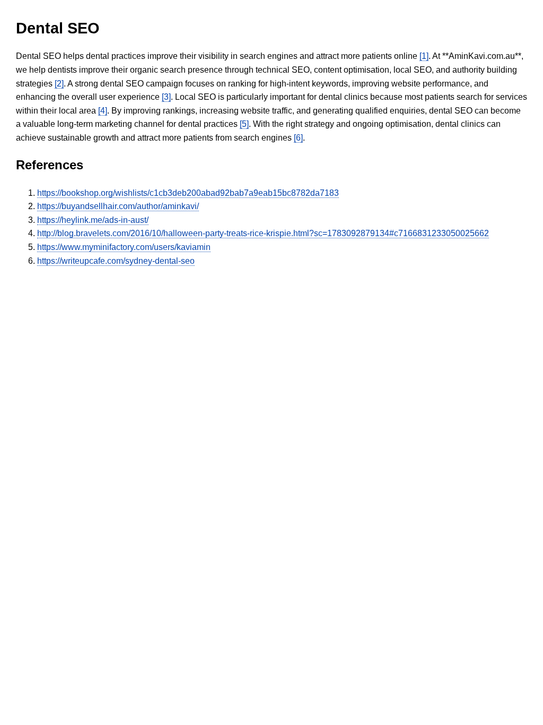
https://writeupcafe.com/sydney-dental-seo (116, 260)
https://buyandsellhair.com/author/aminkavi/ (118, 206)
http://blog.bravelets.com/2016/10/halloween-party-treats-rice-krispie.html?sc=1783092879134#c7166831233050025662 (263, 233)
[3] (166, 96)
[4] (102, 110)
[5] (244, 123)
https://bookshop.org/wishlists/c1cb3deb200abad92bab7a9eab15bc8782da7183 (188, 192)
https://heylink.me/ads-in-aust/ (92, 220)
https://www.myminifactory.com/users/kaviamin (124, 247)
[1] (423, 56)
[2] (59, 83)
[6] (298, 137)
